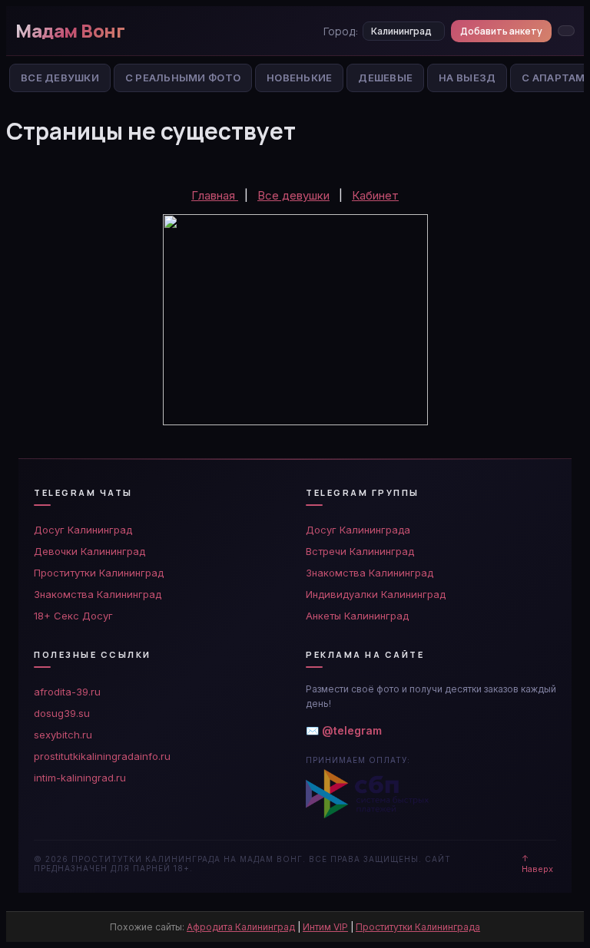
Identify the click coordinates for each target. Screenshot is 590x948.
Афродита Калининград (241, 927)
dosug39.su (62, 713)
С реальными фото (182, 77)
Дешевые (385, 77)
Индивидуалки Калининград (376, 594)
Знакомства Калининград (97, 594)
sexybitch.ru (63, 734)
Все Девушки (60, 77)
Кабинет (375, 195)
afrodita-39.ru (67, 691)
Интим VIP (325, 927)
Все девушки (293, 195)
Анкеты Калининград (357, 615)
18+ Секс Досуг (73, 615)
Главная (214, 195)
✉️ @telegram (344, 730)
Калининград (401, 31)
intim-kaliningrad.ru (80, 777)
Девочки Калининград (89, 551)
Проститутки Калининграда (418, 927)
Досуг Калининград (83, 530)
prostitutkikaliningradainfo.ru (102, 756)
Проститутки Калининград (99, 572)
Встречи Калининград (360, 551)
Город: (340, 31)
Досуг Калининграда (358, 530)
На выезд (467, 77)
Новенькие (299, 77)
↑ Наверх (537, 863)
